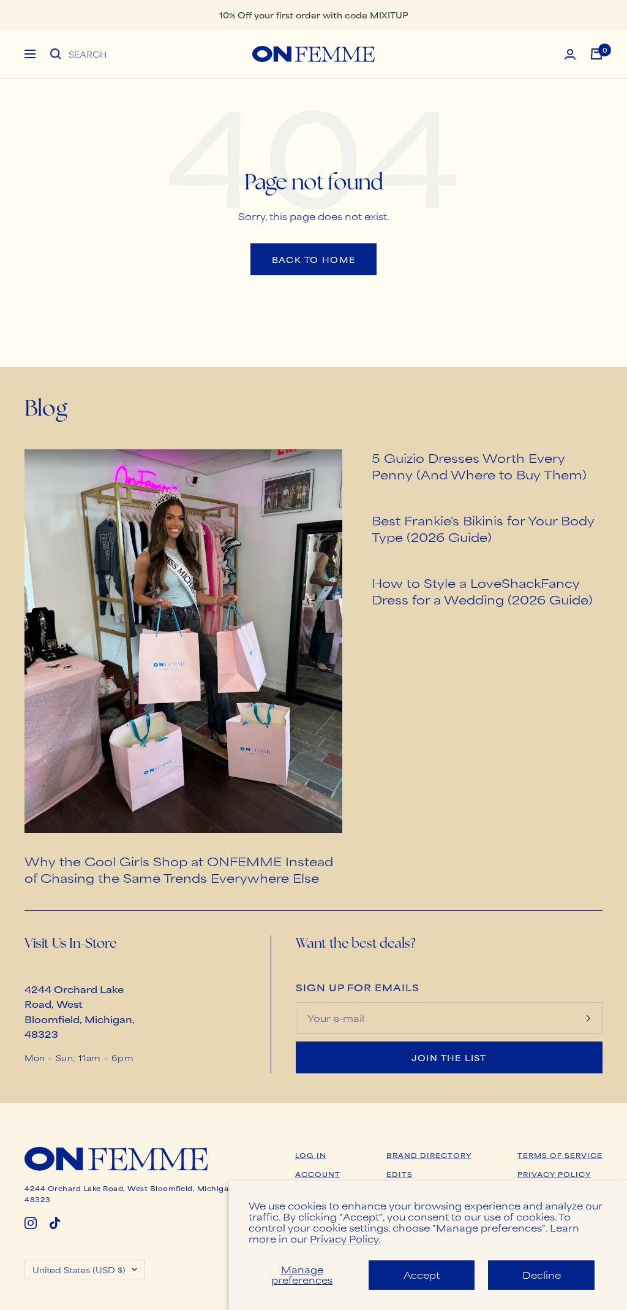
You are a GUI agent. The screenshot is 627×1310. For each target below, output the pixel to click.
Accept (422, 1275)
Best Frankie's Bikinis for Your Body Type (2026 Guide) (483, 528)
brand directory (428, 1155)
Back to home (314, 259)
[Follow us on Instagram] (30, 1223)
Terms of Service (560, 1155)
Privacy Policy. (345, 1239)
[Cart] (596, 53)
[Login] (570, 54)
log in (310, 1155)
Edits (399, 1174)
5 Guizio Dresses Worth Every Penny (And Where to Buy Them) (479, 466)
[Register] (588, 1018)
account (317, 1174)
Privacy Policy (554, 1174)
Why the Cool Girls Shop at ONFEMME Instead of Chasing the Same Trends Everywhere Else (178, 869)
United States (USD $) (79, 1269)
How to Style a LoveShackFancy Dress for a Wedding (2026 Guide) (482, 591)
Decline (541, 1275)
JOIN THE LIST (449, 1057)
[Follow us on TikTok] (55, 1223)
